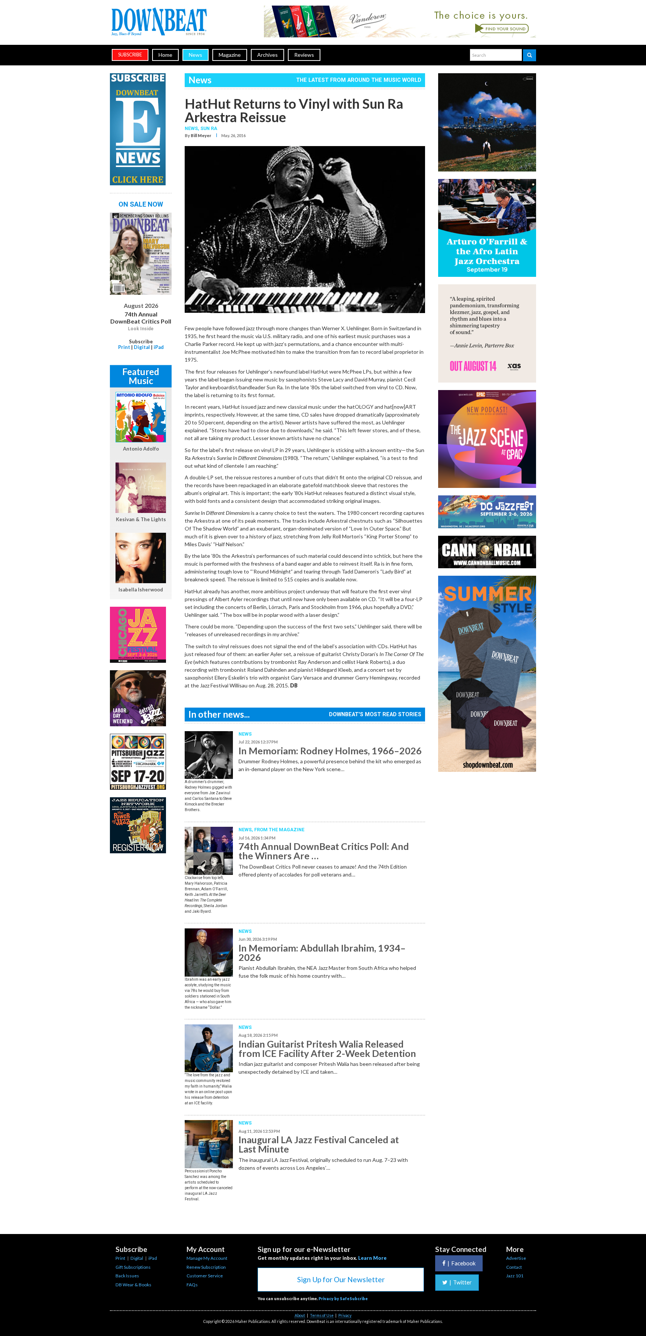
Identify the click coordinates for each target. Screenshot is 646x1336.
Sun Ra (208, 128)
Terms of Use (321, 1315)
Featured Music (140, 376)
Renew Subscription (206, 1267)
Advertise (516, 1258)
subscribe (130, 55)
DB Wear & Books (133, 1284)
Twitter (460, 1282)
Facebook (461, 1263)
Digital (142, 347)
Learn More (372, 1258)
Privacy (344, 1315)
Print (124, 347)
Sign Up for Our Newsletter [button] (341, 1279)
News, (192, 128)
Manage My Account (207, 1258)
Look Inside (141, 328)
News (195, 55)
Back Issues (127, 1275)
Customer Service (205, 1275)
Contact (514, 1267)
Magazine (230, 55)
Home (165, 55)
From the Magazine (279, 829)
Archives (267, 55)
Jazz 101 (514, 1275)
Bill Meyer (201, 135)
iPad (159, 347)
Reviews (304, 55)
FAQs (192, 1284)
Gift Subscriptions (133, 1267)
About (300, 1315)
